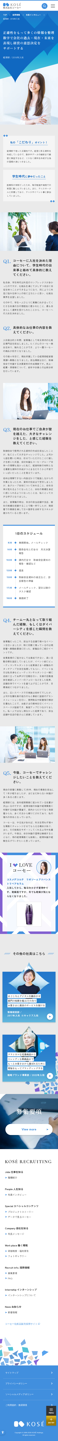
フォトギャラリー (17, 1256)
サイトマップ (11, 1373)
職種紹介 (12, 1177)
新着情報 (12, 1312)
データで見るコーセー (19, 1216)
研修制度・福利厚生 (18, 1251)
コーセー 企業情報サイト (12, 4)
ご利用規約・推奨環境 (16, 1405)
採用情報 (16, 14)
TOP (5, 14)
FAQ (10, 1278)
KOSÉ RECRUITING (28, 1161)
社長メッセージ (16, 1233)
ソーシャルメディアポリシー (19, 1394)
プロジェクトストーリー (20, 1211)
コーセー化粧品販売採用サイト (21, 1324)
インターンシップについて (22, 1295)
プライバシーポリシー (16, 1383)
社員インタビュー (33, 14)
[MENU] (53, 6)
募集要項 (12, 1273)
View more (29, 1129)
